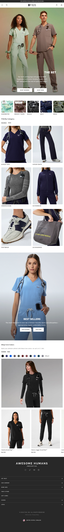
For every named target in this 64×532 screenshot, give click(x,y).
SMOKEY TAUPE (19, 114)
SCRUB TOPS (5, 164)
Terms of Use (28, 514)
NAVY (42, 114)
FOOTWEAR (5, 247)
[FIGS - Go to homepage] (32, 5)
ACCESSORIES (37, 247)
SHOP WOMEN (24, 90)
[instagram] (25, 470)
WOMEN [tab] (4, 122)
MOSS (55, 114)
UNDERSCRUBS (6, 206)
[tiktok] (30, 470)
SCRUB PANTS (37, 164)
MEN (8, 351)
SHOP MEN (40, 90)
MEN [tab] (9, 122)
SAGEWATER (5, 114)
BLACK (29, 114)
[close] (63, 1)
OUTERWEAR (37, 206)
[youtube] (34, 470)
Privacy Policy (35, 514)
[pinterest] (38, 470)
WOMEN (3, 351)
